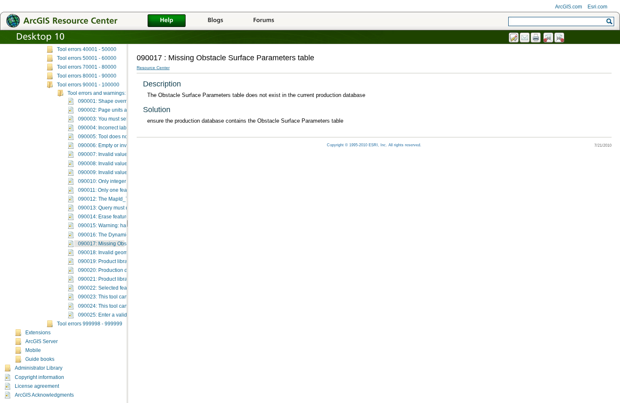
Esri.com (597, 7)
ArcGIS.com (568, 7)
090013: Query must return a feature (119, 207)
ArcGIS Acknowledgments (44, 395)
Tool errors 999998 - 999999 (89, 323)
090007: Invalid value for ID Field (116, 154)
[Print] (536, 37)
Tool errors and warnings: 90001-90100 (112, 93)
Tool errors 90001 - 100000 (88, 84)
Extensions (38, 332)
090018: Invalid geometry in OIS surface (124, 252)
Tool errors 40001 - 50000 (86, 49)
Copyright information (39, 377)
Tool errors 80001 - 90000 (86, 75)
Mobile (33, 350)
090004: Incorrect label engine (113, 127)
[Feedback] (514, 37)
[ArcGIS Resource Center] (80, 20)
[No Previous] (548, 37)
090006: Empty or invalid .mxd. (113, 145)
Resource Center (153, 67)
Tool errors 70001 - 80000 (86, 67)
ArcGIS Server (41, 341)
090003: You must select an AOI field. (120, 118)
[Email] (525, 37)
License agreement (37, 386)
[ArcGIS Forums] (264, 21)
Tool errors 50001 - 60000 (86, 58)
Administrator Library (38, 368)
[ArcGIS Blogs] (215, 21)
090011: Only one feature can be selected (125, 190)
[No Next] (559, 37)
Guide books (39, 359)
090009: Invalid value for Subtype (116, 172)
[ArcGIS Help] (167, 21)
